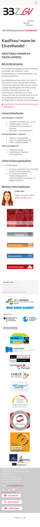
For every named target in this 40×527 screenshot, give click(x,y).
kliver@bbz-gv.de (26, 198)
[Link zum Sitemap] (8, 490)
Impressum (13, 508)
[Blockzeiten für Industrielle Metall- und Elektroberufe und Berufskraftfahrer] (20, 255)
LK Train (23, 518)
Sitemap (8, 492)
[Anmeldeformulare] (20, 266)
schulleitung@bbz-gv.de (15, 485)
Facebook (13, 496)
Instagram (13, 502)
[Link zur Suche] (3, 490)
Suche (3, 492)
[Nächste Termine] (20, 234)
